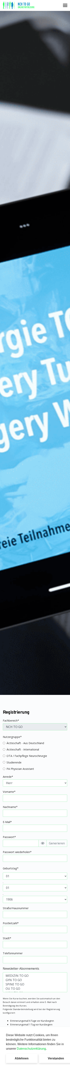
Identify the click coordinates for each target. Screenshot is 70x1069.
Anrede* (8, 776)
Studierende (14, 762)
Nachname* (10, 807)
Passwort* (9, 837)
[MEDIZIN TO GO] (35, 976)
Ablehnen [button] (22, 1058)
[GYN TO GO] (35, 980)
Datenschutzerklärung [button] (31, 1048)
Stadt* (7, 938)
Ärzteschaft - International (23, 749)
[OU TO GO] (35, 989)
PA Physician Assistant (20, 769)
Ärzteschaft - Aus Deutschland (25, 743)
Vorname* (9, 791)
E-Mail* (7, 822)
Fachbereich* (11, 720)
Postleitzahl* (11, 923)
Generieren (57, 843)
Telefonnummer (13, 953)
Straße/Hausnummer (16, 908)
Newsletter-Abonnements (21, 968)
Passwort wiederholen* (17, 852)
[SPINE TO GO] (35, 984)
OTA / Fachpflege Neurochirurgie (27, 756)
